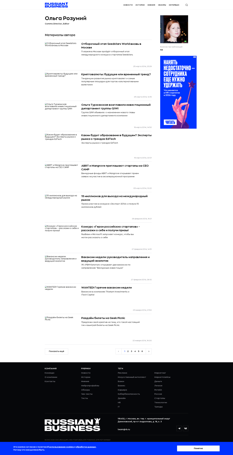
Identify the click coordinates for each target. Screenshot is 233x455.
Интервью (174, 5)
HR (119, 403)
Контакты (50, 381)
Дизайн (122, 398)
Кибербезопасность (129, 394)
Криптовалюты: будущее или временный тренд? (116, 74)
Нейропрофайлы (90, 386)
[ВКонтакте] (185, 428)
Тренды (158, 407)
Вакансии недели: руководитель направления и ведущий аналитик (115, 259)
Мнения (151, 5)
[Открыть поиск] (186, 5)
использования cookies (61, 447)
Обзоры (162, 5)
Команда (49, 373)
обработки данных (86, 447)
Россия (158, 394)
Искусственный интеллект (132, 377)
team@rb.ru (124, 429)
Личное (158, 386)
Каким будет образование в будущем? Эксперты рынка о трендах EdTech (116, 137)
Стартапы (159, 398)
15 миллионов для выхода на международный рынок (114, 198)
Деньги (158, 381)
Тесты (84, 398)
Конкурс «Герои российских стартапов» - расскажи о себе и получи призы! (110, 228)
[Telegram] (179, 428)
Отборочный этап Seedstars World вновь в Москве (111, 46)
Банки (121, 381)
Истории (140, 5)
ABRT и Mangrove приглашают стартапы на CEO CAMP (115, 167)
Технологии (160, 403)
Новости (128, 5)
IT (119, 407)
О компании (51, 377)
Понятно (198, 448)
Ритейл (158, 390)
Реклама (122, 373)
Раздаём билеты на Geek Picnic (103, 318)
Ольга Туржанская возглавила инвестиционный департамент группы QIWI (116, 107)
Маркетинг (160, 373)
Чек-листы (86, 394)
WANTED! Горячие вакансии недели (106, 287)
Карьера (122, 390)
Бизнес (121, 386)
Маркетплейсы (162, 377)
